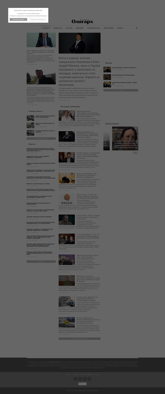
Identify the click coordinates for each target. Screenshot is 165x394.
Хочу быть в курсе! (18, 19)
